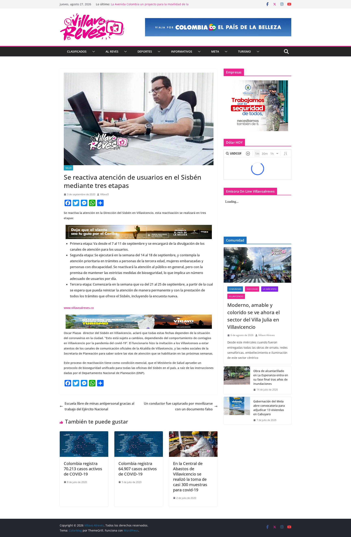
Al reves (112, 51)
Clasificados (77, 51)
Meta (215, 51)
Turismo (244, 51)
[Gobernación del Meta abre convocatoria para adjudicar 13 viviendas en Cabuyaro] (237, 411)
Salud (68, 167)
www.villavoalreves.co (79, 308)
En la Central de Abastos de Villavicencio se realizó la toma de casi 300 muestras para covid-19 (190, 477)
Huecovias (252, 289)
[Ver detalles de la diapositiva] (218, 27)
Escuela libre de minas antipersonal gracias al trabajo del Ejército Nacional (99, 406)
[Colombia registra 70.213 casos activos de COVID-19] (84, 434)
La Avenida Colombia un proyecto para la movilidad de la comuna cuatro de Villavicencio (149, 6)
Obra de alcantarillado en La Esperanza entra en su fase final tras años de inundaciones (270, 377)
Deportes (145, 51)
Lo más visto (269, 289)
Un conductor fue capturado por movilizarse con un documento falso (178, 406)
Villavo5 (104, 194)
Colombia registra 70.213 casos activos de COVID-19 (83, 469)
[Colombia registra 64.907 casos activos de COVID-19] (138, 434)
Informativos (181, 51)
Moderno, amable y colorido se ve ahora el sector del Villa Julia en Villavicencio (253, 316)
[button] (93, 51)
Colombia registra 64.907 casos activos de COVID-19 (137, 469)
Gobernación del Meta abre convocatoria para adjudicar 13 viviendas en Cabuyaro (269, 407)
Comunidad (235, 289)
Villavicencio (236, 296)
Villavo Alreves (266, 335)
